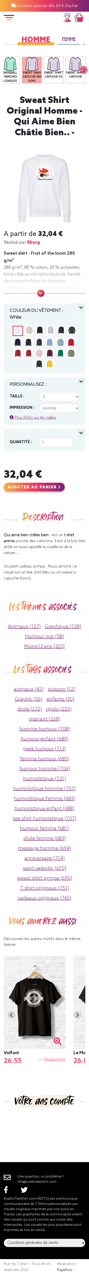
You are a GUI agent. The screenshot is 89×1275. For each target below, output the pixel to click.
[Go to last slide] (12, 1015)
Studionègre (55, 1059)
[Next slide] (84, 70)
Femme (69, 39)
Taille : (17, 396)
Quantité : (21, 442)
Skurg (33, 242)
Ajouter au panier (33, 487)
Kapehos (64, 1270)
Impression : (22, 408)
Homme (36, 40)
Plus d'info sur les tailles (35, 417)
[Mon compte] (67, 16)
